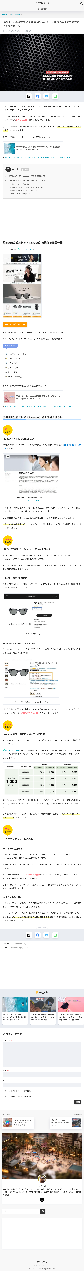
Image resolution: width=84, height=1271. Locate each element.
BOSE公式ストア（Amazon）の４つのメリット (26, 180)
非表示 (25, 170)
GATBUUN (42, 3)
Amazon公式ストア (20, 947)
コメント (8, 1040)
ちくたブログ (42, 9)
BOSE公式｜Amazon (16, 324)
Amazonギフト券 (12, 750)
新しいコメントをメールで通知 (18, 1091)
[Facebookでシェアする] (38, 96)
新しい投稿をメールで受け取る (18, 1096)
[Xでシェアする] (29, 96)
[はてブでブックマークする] (46, 96)
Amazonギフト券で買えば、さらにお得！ (25, 190)
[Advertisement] (42, 218)
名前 (6, 1070)
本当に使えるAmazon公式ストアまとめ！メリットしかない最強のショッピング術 (39, 406)
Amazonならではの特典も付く (21, 193)
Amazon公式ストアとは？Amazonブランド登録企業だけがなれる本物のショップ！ (39, 157)
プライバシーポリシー (41, 1265)
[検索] (42, 1211)
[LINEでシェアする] (55, 96)
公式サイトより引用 (31, 500)
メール (7, 1080)
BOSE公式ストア (26, 249)
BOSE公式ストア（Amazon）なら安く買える (26, 187)
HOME (43, 1261)
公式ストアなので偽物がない (20, 184)
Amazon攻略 (20, 944)
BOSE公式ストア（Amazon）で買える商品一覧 (26, 176)
